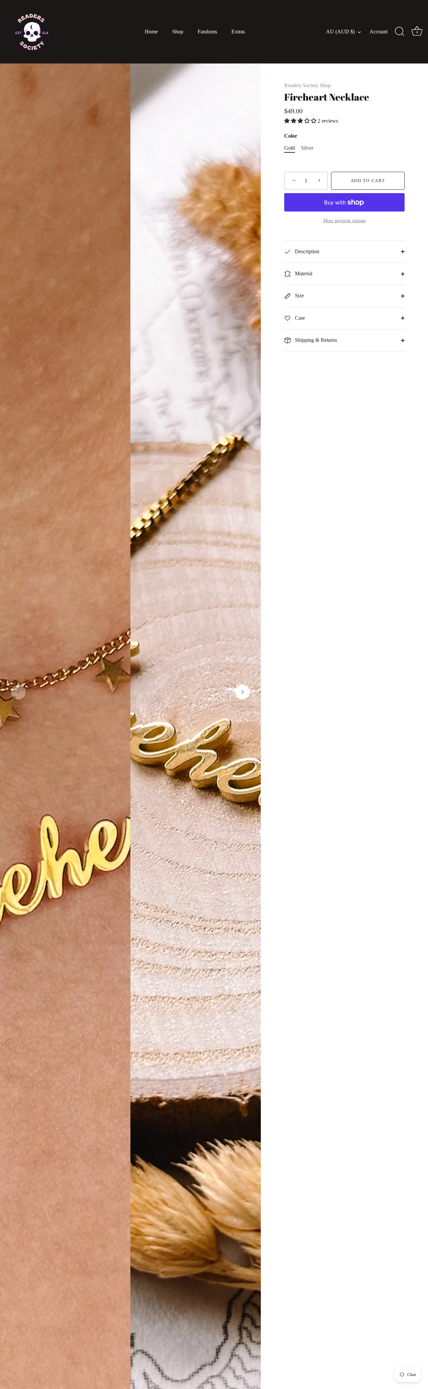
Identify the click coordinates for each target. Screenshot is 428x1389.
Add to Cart (368, 180)
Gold (289, 148)
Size (299, 295)
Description (306, 251)
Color (290, 136)
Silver (307, 148)
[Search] (399, 31)
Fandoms (207, 32)
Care (299, 318)
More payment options (344, 220)
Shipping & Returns (315, 340)
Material (303, 273)
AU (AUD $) (340, 32)
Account (378, 32)
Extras (238, 32)
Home (151, 32)
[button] (18, 692)
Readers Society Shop (307, 85)
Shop (177, 32)
